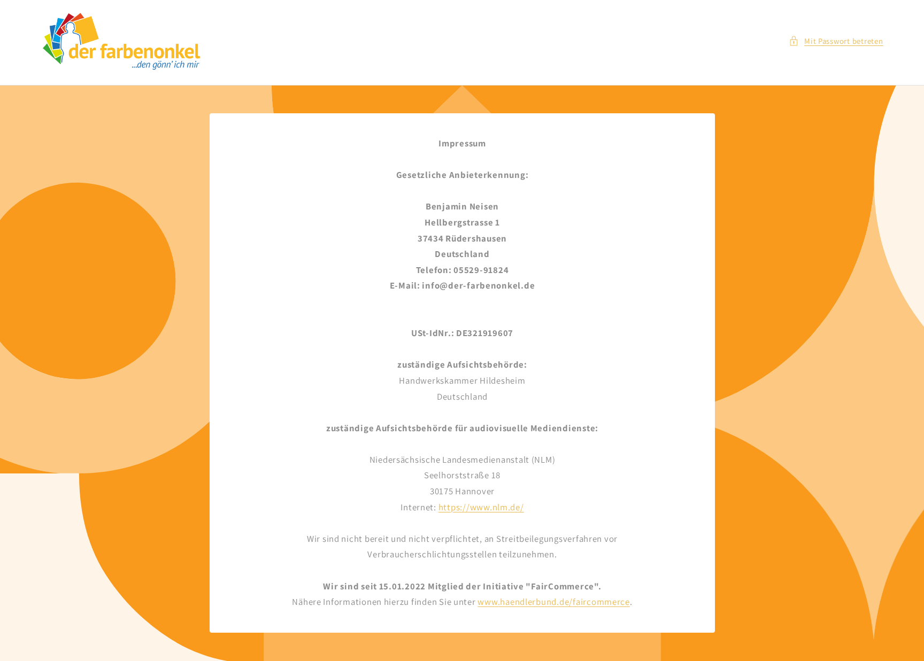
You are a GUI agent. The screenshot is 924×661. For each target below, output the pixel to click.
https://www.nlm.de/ (480, 507)
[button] (836, 41)
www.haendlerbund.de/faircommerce (554, 602)
